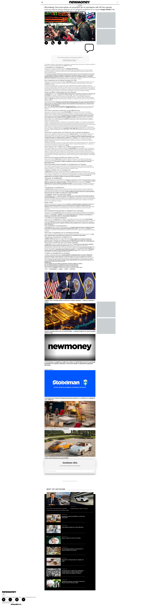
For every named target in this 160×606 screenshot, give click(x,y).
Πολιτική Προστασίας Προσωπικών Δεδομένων (17, 597)
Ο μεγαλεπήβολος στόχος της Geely (78, 508)
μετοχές (60, 269)
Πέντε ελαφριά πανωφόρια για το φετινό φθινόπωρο (72, 527)
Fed (46, 269)
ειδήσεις (55, 267)
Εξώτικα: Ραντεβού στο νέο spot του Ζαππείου (71, 538)
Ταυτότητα (29, 597)
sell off (66, 269)
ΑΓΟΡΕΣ (80, 5)
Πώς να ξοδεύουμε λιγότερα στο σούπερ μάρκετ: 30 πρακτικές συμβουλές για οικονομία (72, 549)
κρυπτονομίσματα (53, 269)
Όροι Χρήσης (4, 597)
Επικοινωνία (33, 597)
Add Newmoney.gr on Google (69, 60)
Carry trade (72, 269)
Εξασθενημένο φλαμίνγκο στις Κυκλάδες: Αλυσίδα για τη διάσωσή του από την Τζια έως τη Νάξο (73, 582)
